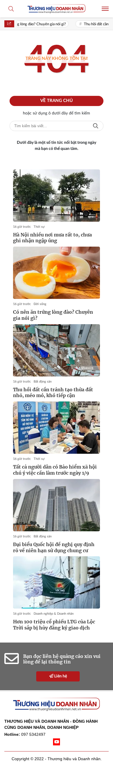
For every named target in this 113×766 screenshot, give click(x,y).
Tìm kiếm (95, 126)
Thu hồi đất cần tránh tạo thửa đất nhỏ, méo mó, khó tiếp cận (53, 393)
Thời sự (39, 226)
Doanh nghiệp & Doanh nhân (54, 613)
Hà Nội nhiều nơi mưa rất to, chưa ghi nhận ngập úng (52, 238)
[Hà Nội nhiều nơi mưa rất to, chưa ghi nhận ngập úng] (56, 195)
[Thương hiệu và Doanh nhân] (56, 8)
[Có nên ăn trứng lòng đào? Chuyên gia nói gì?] (56, 273)
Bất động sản (43, 381)
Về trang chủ (56, 100)
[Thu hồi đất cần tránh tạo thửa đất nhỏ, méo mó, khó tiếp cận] (56, 350)
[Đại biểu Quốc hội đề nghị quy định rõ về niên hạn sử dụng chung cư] (56, 505)
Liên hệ (60, 676)
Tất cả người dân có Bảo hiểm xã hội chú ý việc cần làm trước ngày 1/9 (55, 470)
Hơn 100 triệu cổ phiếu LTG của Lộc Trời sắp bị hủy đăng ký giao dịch (54, 625)
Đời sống (40, 304)
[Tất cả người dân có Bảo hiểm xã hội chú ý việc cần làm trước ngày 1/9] (56, 427)
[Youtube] (56, 741)
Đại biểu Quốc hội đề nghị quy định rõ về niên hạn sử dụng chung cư (53, 547)
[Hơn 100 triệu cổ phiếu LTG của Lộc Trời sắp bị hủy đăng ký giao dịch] (56, 582)
